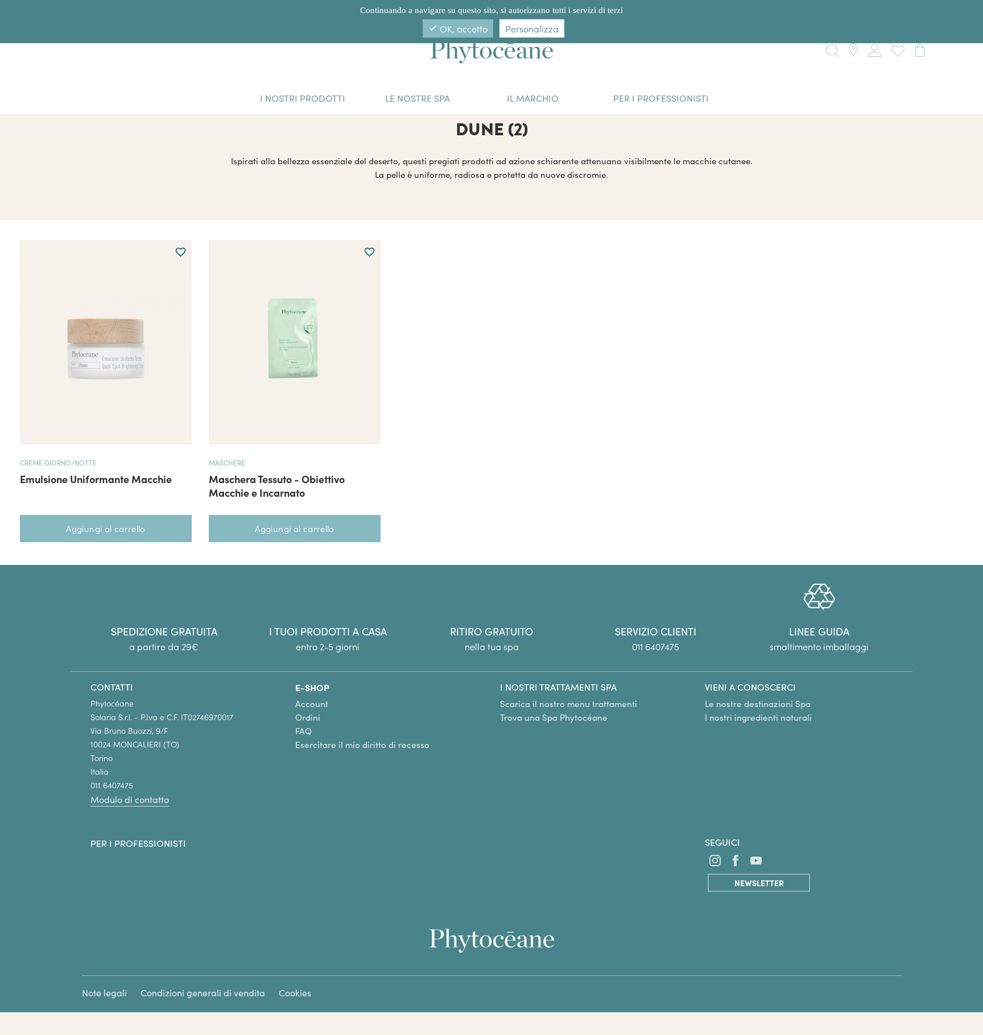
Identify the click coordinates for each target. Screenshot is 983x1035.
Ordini (307, 717)
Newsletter (759, 882)
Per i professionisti (138, 843)
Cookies (295, 993)
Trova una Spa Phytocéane (554, 717)
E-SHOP (312, 687)
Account (311, 703)
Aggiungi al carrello (106, 528)
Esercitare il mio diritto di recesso (362, 744)
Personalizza (532, 28)
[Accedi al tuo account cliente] (874, 48)
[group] (819, 618)
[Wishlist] (895, 49)
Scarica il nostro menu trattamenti (568, 703)
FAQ (303, 731)
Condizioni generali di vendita (203, 993)
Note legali (104, 993)
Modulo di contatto (129, 799)
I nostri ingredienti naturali (758, 717)
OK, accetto (458, 28)
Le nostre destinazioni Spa (758, 703)
